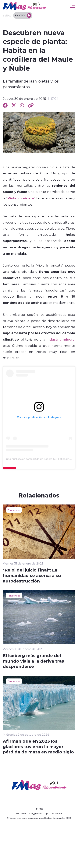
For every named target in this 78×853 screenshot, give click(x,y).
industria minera (61, 339)
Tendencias (14, 509)
